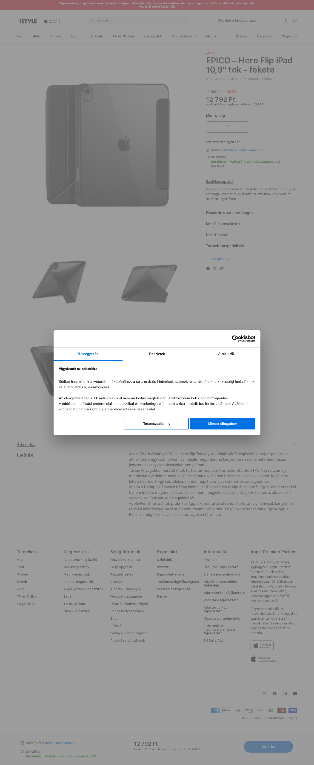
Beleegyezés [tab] (88, 354)
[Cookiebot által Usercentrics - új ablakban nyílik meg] (235, 338)
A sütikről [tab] (226, 354)
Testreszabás (153, 424)
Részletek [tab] (157, 354)
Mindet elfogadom (222, 424)
